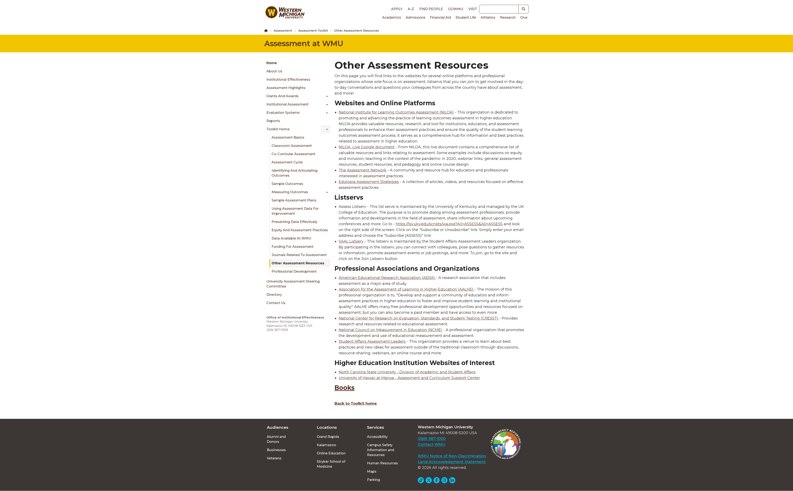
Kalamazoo (326, 445)
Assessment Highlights (285, 88)
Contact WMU (431, 444)
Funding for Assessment (292, 247)
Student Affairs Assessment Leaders (372, 341)
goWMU (455, 9)
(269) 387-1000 (432, 438)
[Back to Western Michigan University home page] (284, 13)
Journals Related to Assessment (299, 255)
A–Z (411, 9)
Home (271, 63)
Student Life (466, 17)
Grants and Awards (282, 96)
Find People (431, 9)
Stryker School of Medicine (331, 464)
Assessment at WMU (303, 43)
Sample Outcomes (287, 184)
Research (508, 17)
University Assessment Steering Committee (293, 283)
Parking (373, 480)
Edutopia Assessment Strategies (369, 182)
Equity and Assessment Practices (300, 230)
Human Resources (382, 463)
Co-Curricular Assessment (293, 154)
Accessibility (377, 437)
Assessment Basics (288, 137)
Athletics (488, 17)
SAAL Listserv (351, 241)
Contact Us (275, 303)
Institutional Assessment (287, 104)
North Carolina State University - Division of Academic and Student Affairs (407, 372)
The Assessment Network (362, 170)
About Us (274, 71)
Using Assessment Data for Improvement (295, 211)
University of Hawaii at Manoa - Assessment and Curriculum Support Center (409, 378)
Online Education (331, 453)
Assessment (283, 30)
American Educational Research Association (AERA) (387, 277)
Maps (371, 471)
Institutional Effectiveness (288, 79)
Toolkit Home (278, 129)
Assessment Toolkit (313, 30)
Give (523, 17)
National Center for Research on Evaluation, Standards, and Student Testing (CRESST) (419, 318)
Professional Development (294, 271)
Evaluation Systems (283, 113)
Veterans (274, 458)
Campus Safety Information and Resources (380, 450)
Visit (472, 9)
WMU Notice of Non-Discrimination (452, 456)
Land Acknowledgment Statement (452, 462)
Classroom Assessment (292, 146)
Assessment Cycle (287, 162)
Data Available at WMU (291, 238)
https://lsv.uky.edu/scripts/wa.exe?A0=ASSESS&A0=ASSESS (449, 224)
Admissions (415, 17)
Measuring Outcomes (290, 192)
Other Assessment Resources (298, 263)
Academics (391, 17)
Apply (396, 9)
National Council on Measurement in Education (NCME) (390, 330)
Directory (274, 295)
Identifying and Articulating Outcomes (294, 173)
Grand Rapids (328, 437)
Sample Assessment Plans (294, 200)
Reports (273, 121)
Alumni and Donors (276, 439)
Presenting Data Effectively (294, 222)
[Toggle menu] (325, 96)
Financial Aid (440, 17)
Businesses (276, 450)
